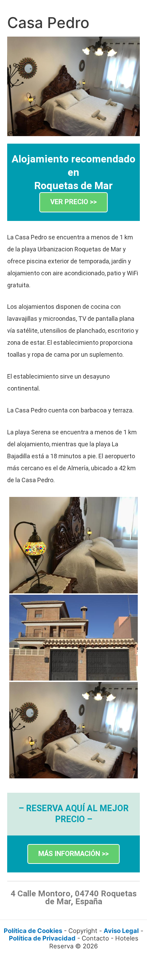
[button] (73, 202)
